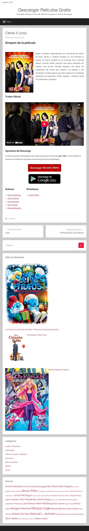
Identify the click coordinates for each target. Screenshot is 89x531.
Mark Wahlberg (44, 503)
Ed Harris (12, 495)
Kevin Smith (12, 205)
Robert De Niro (21, 513)
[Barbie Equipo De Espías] (27, 400)
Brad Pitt (19, 491)
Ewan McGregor (23, 495)
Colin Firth (73, 491)
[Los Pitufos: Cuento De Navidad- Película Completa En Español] (27, 295)
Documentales (11, 462)
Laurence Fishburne (13, 504)
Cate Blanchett (42, 491)
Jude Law (54, 500)
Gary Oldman (45, 495)
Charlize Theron (52, 491)
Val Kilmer (31, 519)
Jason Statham (12, 499)
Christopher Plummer (63, 491)
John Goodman (27, 499)
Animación (9, 450)
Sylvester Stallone (77, 514)
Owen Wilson (72, 509)
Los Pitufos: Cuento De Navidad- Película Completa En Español (32, 329)
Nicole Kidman (58, 508)
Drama (8, 466)
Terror (7, 470)
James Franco (75, 495)
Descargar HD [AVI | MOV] (44, 167)
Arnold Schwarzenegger (35, 486)
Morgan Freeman (21, 508)
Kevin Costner (72, 500)
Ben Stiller (76, 487)
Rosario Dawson (14, 208)
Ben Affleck (53, 486)
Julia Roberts (62, 500)
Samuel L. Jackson (42, 513)
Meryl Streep (69, 504)
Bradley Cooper (10, 491)
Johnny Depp (44, 499)
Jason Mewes (13, 198)
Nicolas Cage (41, 508)
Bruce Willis (30, 490)
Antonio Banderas (14, 486)
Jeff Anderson (13, 202)
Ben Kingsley (66, 486)
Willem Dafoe (41, 518)
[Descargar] (44, 183)
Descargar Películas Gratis (44, 10)
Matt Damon (58, 503)
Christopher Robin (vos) (37, 335)
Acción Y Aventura (12, 446)
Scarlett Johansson (62, 514)
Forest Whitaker (36, 495)
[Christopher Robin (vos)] (16, 349)
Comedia (11, 219)
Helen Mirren (65, 495)
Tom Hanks (11, 518)
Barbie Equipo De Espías (59, 370)
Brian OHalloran (14, 195)
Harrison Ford (55, 495)
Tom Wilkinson (23, 519)
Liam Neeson (29, 503)
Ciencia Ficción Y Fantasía (16, 454)
